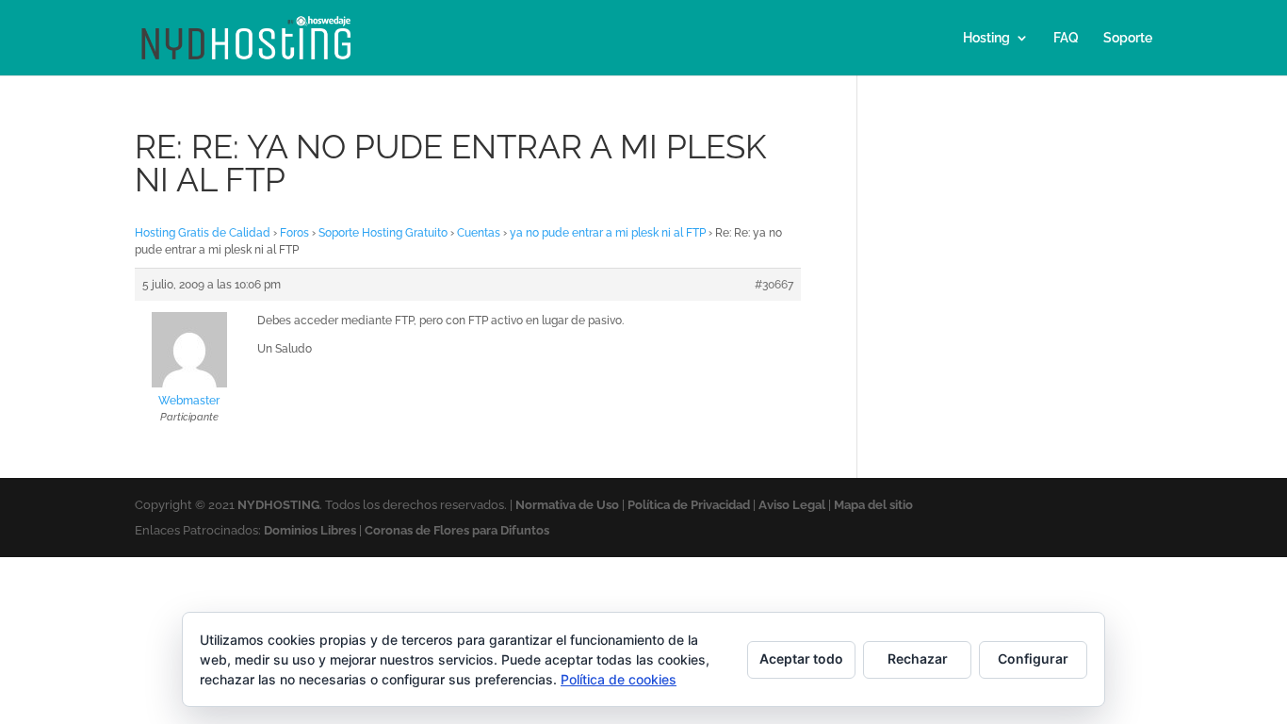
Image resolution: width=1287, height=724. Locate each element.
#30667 (774, 284)
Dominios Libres (310, 530)
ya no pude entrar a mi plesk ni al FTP (608, 232)
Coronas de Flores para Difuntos (457, 530)
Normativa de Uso (567, 505)
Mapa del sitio (873, 505)
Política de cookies (618, 679)
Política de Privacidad (688, 505)
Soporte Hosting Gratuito (383, 232)
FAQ (1066, 38)
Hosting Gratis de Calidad (202, 232)
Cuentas (478, 232)
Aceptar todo (801, 658)
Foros (294, 232)
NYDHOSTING (278, 505)
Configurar (1033, 658)
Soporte (1127, 38)
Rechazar (918, 658)
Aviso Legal (791, 505)
